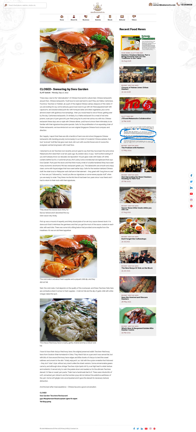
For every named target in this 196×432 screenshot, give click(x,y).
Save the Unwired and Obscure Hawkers (134, 298)
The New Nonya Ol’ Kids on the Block (137, 268)
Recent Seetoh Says (130, 85)
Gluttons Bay (137, 53)
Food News (126, 53)
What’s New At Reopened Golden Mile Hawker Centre (137, 329)
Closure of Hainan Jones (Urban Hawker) (134, 88)
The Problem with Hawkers (132, 148)
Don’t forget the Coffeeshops (133, 239)
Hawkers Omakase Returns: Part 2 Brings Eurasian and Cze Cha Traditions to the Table (135, 56)
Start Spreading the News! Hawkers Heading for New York (136, 178)
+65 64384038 (186, 5)
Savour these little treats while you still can (136, 209)
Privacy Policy (65, 428)
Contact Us (74, 428)
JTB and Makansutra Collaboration (136, 118)
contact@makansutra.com (164, 5)
